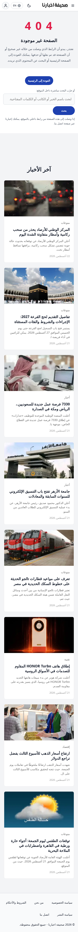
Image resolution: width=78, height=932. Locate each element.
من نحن (39, 902)
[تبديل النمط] (29, 5)
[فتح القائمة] (73, 5)
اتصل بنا (44, 914)
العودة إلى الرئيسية (39, 80)
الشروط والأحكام (16, 902)
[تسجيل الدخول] (5, 5)
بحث (64, 110)
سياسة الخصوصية (62, 902)
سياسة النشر (64, 914)
